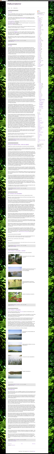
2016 (39, 72)
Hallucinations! (14, 4)
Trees (39, 62)
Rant (38, 50)
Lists (38, 35)
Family (39, 26)
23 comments (18, 304)
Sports (39, 56)
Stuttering (39, 57)
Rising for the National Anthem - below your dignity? (18, 144)
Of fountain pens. (11, 389)
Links (13, 41)
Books (39, 23)
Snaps (39, 54)
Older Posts (33, 443)
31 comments (18, 439)
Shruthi (39, 11)
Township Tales (40, 60)
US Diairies (39, 65)
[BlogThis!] (23, 40)
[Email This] (22, 40)
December (40, 83)
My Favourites (14, 140)
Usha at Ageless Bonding (11, 22)
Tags (38, 59)
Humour (39, 31)
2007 (39, 82)
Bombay (11, 140)
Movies (39, 37)
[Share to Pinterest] (25, 40)
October (40, 85)
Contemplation (40, 24)
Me (38, 36)
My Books (39, 39)
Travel (13, 305)
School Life (39, 51)
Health (39, 30)
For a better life (40, 29)
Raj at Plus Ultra (10, 24)
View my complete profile (40, 14)
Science (39, 53)
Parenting (39, 46)
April (39, 92)
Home (22, 443)
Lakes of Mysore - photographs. (14, 309)
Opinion (11, 189)
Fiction (39, 27)
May (39, 91)
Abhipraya (39, 114)
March (40, 93)
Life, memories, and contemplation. (15, 193)
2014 (39, 74)
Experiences (11, 246)
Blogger (34, 451)
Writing (39, 66)
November (40, 84)
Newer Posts (10, 443)
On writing (39, 44)
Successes (39, 58)
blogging (11, 41)
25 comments (18, 245)
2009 (39, 80)
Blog (38, 20)
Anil (38, 115)
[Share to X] (24, 188)
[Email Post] (20, 40)
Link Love (10, 12)
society (39, 55)
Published (39, 48)
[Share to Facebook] (24, 40)
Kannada (39, 32)
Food (38, 28)
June (39, 90)
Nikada (28, 451)
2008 (39, 81)
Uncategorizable (40, 64)
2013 (39, 75)
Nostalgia (15, 246)
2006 (39, 109)
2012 (39, 76)
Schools (39, 52)
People (39, 47)
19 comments (18, 40)
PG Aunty (10, 45)
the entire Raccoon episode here (24, 231)
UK (38, 63)
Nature (39, 42)
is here (18, 231)
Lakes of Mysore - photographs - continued (16, 250)
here (20, 321)
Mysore (11, 305)
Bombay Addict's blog (23, 18)
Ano (38, 116)
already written (21, 311)
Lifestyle (39, 33)
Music (39, 38)
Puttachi (39, 49)
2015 (39, 73)
